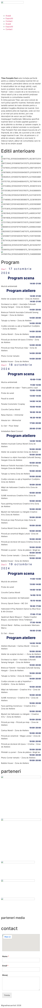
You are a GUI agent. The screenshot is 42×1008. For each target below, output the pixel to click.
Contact (9, 21)
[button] (21, 271)
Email (5, 966)
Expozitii (9, 18)
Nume (5, 956)
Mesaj (5, 975)
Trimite (7, 995)
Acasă (8, 16)
